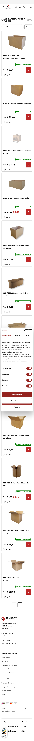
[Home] (10, 7)
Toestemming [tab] (6, 335)
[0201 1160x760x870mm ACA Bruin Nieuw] (17, 517)
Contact (4, 694)
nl (31, 7)
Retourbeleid (26, 722)
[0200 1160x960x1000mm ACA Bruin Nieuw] (17, 90)
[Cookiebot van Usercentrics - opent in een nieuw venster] (24, 330)
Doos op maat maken (8, 673)
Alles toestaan (17, 394)
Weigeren (17, 407)
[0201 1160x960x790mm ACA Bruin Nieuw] (17, 565)
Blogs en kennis (6, 690)
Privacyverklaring (13, 726)
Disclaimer (23, 731)
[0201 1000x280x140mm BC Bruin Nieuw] (17, 327)
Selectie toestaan (17, 401)
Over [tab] (28, 335)
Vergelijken (8, 75)
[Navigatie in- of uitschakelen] (3, 7)
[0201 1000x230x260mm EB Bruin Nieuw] (17, 280)
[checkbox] (4, 75)
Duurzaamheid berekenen (9, 665)
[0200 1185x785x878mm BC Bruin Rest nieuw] (17, 232)
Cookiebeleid (12, 731)
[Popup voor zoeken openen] (16, 7)
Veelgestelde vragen (8, 683)
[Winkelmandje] (23, 7)
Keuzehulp (5, 661)
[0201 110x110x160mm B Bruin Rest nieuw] (17, 470)
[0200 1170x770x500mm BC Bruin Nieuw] (17, 185)
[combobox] (13, 26)
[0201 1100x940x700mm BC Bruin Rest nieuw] (17, 422)
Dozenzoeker (6, 657)
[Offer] (27, 7)
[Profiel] (19, 7)
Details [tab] (17, 335)
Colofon (24, 726)
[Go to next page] (20, 604)
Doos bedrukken (6, 669)
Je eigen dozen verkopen (9, 687)
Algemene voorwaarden (11, 722)
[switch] (29, 374)
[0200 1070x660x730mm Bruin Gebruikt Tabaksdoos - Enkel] (17, 43)
